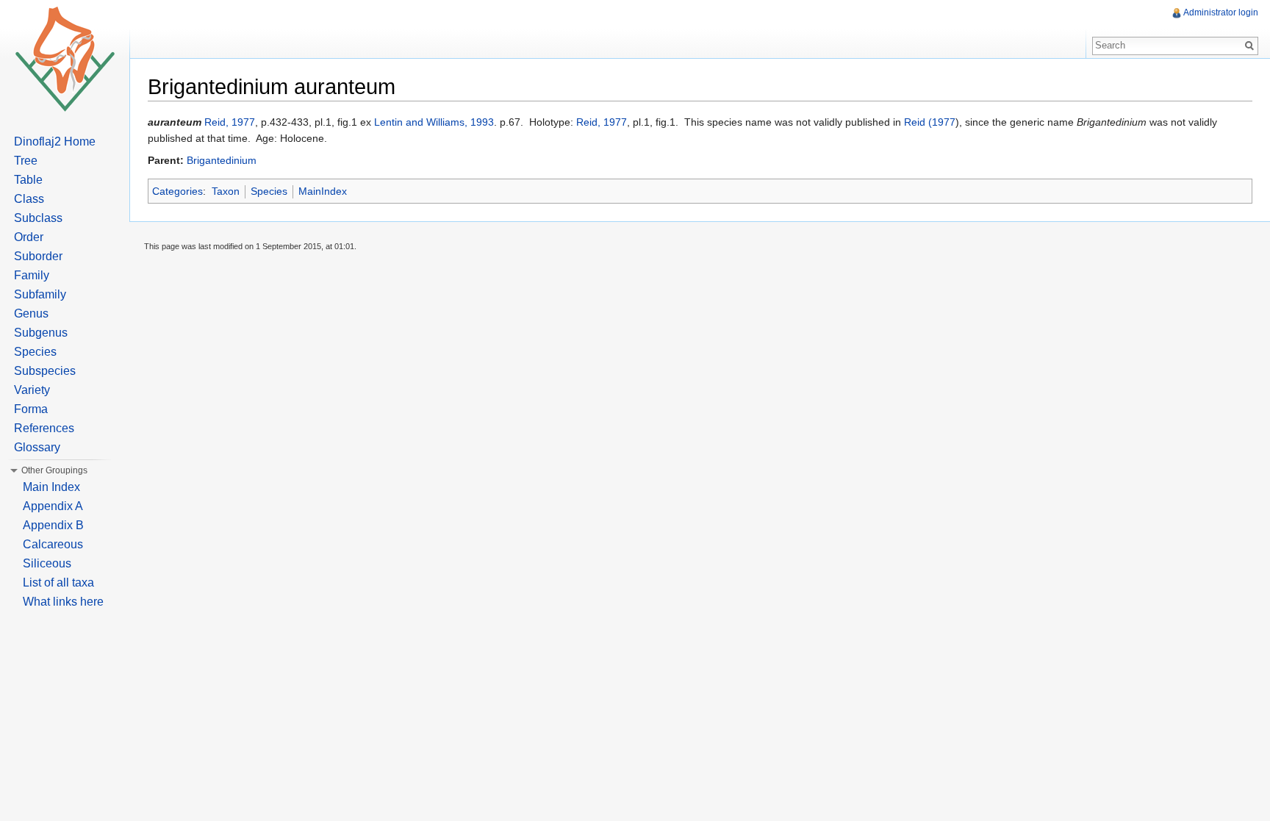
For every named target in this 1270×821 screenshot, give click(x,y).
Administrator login (1220, 12)
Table (28, 179)
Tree (25, 160)
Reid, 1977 (229, 122)
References (44, 428)
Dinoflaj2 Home (55, 141)
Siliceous (47, 563)
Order (28, 237)
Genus (31, 313)
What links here (63, 601)
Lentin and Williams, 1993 (434, 122)
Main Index (51, 487)
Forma (31, 409)
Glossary (37, 447)
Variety (32, 390)
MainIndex (322, 191)
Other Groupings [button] (54, 470)
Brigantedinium (221, 160)
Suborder (38, 256)
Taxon (226, 191)
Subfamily (40, 294)
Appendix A (53, 506)
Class (29, 199)
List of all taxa (58, 582)
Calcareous (53, 544)
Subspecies (45, 371)
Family (31, 275)
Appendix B (53, 525)
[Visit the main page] (64, 59)
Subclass (38, 218)
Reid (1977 (929, 122)
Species (269, 191)
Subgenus (41, 332)
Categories (177, 191)
